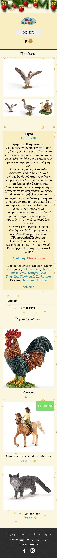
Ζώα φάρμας (31, 269)
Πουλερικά (27, 276)
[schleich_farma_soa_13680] (45, 109)
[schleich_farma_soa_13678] (28, 109)
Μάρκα (12, 300)
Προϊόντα (24, 534)
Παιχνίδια (12, 276)
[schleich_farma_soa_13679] (11, 109)
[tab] (12, 301)
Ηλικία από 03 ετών (34, 280)
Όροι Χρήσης (43, 534)
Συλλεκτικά (43, 276)
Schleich (28, 287)
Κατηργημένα (37, 273)
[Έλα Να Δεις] (28, 24)
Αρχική (10, 534)
